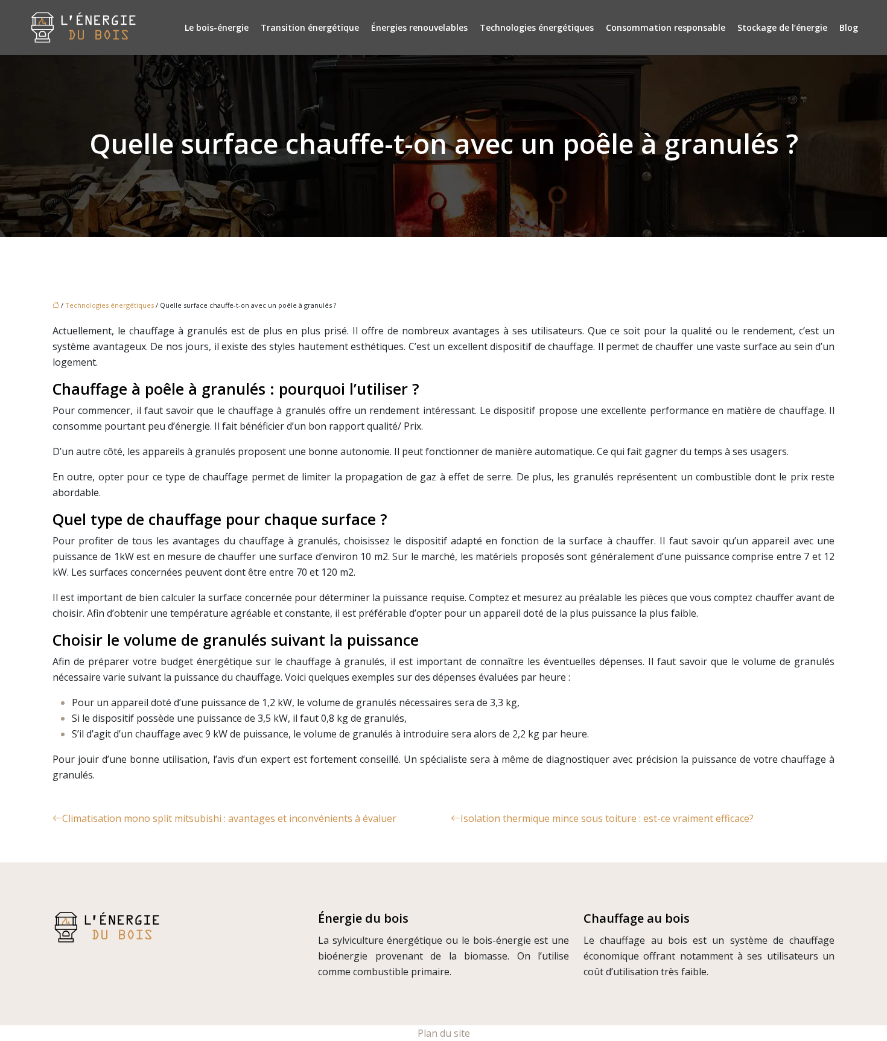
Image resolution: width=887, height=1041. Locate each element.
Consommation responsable (665, 27)
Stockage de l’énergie (782, 27)
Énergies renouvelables (419, 27)
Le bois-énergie (217, 27)
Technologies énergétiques (537, 27)
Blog (848, 27)
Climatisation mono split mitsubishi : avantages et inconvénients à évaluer (229, 818)
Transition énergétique (310, 27)
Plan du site (444, 1033)
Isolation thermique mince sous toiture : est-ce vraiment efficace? (607, 818)
